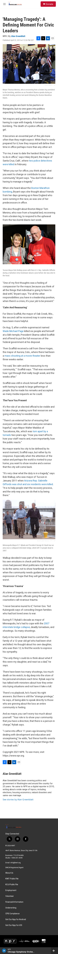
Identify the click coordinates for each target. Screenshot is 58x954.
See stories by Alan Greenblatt (18, 799)
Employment (10, 890)
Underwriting (10, 908)
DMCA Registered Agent (14, 868)
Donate (49, 4)
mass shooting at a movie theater (22, 355)
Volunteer (9, 896)
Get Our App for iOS (13, 925)
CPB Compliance (12, 914)
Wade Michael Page (13, 331)
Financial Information (14, 902)
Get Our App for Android (15, 919)
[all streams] (54, 950)
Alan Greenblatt (18, 36)
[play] (4, 950)
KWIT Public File (11, 879)
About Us (9, 873)
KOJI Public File (11, 885)
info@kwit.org (15, 863)
